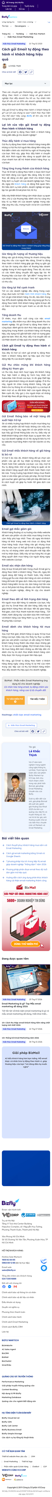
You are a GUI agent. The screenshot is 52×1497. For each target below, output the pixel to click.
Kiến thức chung (25, 21)
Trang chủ (6, 34)
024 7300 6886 (9, 1279)
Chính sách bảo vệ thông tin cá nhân (19, 1292)
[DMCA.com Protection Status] (43, 1215)
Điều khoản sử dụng (11, 1302)
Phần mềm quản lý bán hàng (16, 1466)
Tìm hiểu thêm (37, 699)
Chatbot (35, 1466)
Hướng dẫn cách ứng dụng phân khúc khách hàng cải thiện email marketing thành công (27, 879)
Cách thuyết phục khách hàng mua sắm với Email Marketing (26, 846)
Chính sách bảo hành (12, 1317)
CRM (33, 1456)
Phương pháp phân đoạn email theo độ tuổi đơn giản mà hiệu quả (26, 871)
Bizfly (29, 116)
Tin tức (5, 26)
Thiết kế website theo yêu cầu (14, 1456)
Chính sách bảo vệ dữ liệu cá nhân (18, 1297)
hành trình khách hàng (35, 294)
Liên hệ (8, 9)
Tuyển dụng (29, 6)
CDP (45, 1466)
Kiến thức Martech (37, 34)
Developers (20, 26)
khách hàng (20, 184)
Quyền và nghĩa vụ (10, 1307)
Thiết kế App (27, 1461)
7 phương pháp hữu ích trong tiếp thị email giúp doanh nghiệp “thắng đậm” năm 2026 (26, 863)
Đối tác (22, 9)
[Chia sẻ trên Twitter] (25, 72)
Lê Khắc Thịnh (14, 66)
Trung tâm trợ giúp (9, 6)
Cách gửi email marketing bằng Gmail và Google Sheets (25, 855)
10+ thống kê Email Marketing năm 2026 (20, 1038)
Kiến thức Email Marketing (14, 44)
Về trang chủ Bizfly (15, 2)
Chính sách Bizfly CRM (12, 1327)
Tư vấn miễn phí (14, 699)
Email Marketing (11, 1461)
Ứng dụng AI (8, 21)
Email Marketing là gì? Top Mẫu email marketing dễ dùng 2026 (21, 1005)
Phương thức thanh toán (13, 1312)
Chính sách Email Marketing (15, 1322)
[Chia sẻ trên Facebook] (20, 72)
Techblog (20, 34)
